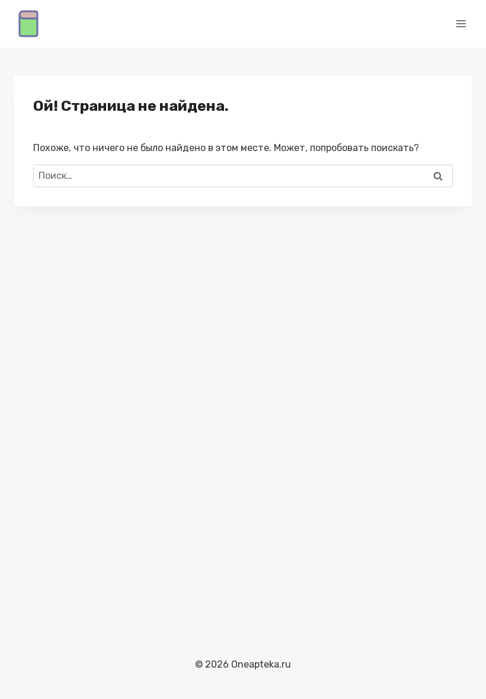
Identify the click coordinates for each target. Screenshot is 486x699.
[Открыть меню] (461, 23)
